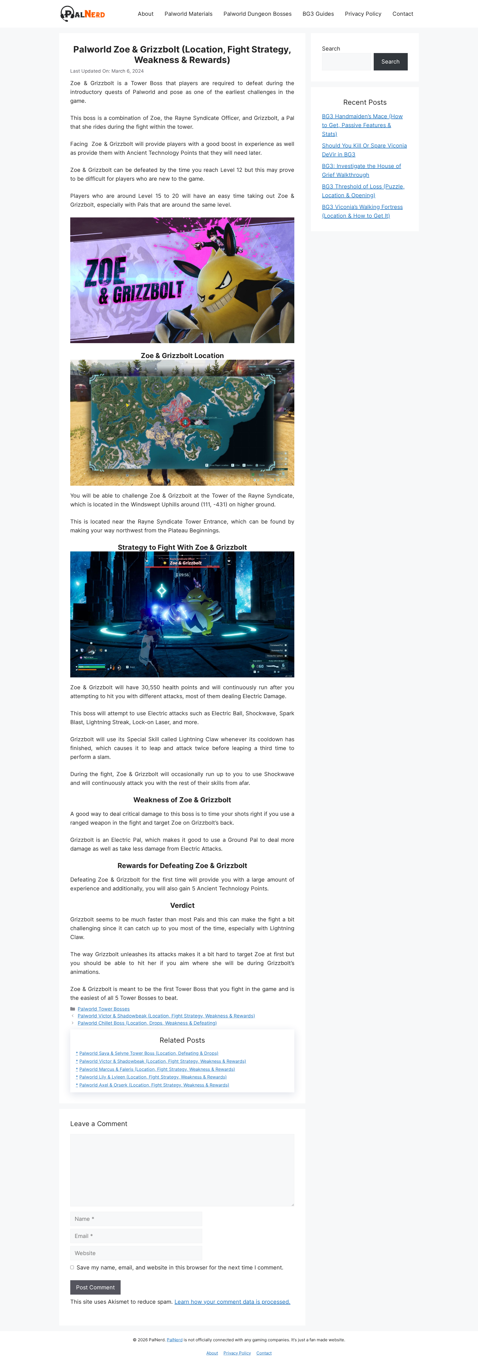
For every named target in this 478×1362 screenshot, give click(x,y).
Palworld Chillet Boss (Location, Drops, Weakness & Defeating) (147, 1023)
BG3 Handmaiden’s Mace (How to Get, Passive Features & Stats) (362, 125)
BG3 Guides (318, 13)
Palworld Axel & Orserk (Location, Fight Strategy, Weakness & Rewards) (154, 1085)
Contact (403, 13)
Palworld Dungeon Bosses (258, 13)
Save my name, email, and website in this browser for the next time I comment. (180, 1267)
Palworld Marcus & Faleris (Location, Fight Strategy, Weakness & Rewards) (157, 1069)
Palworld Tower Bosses (104, 1009)
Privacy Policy (363, 13)
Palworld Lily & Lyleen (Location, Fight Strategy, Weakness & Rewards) (153, 1077)
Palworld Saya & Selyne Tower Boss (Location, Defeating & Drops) (149, 1053)
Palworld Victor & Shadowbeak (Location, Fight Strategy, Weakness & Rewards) (166, 1016)
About (146, 13)
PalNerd (175, 1339)
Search (331, 48)
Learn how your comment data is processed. (232, 1301)
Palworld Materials (188, 13)
